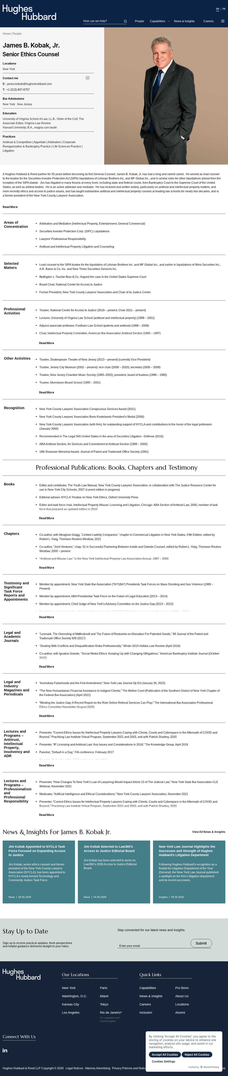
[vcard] (90, 77)
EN (217, 8)
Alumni (180, 1012)
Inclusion (145, 1012)
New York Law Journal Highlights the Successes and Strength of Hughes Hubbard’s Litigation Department (187, 851)
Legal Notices (74, 1068)
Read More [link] (46, 343)
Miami (104, 996)
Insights (163, 897)
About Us (181, 996)
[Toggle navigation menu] (223, 21)
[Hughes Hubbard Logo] (29, 12)
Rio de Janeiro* (111, 1012)
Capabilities (157, 21)
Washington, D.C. (74, 996)
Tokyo (104, 1004)
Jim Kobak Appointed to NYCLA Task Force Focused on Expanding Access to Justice (37, 851)
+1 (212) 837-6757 (18, 89)
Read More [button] (10, 207)
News (12, 897)
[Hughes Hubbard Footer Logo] (21, 978)
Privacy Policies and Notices (130, 1068)
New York (9, 69)
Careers (208, 21)
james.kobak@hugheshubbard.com (29, 83)
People (139, 21)
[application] (184, 1051)
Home (6, 33)
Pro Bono (182, 988)
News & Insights (184, 21)
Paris (103, 988)
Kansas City (70, 1004)
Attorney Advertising (97, 1068)
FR (224, 8)
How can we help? (95, 21)
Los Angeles (70, 1012)
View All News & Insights (208, 831)
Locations (182, 1004)
